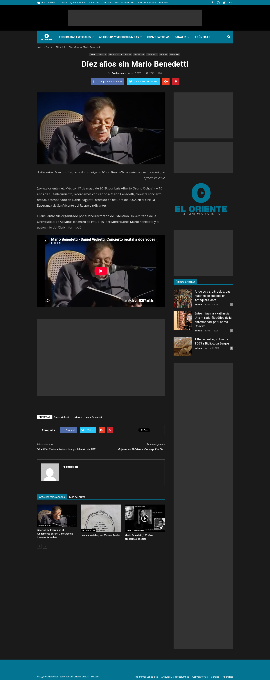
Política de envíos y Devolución (153, 2)
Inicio (64, 2)
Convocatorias (158, 37)
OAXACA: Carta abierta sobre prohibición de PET (66, 449)
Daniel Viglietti (61, 417)
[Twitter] (224, 2)
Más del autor (77, 496)
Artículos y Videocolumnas (119, 37)
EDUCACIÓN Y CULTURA (120, 54)
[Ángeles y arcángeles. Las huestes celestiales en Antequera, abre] (183, 298)
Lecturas (77, 417)
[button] (228, 37)
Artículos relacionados (52, 496)
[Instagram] (218, 2)
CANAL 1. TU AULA (98, 54)
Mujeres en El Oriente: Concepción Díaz (141, 449)
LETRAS (163, 54)
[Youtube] (230, 2)
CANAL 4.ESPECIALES (135, 530)
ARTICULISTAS (88, 530)
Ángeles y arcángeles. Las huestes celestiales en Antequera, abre (213, 296)
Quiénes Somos (78, 2)
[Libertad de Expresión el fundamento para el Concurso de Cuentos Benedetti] (57, 516)
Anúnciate (94, 2)
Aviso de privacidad (124, 2)
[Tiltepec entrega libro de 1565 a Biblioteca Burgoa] (183, 346)
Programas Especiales (75, 37)
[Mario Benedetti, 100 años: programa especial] (145, 518)
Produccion (118, 73)
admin (198, 304)
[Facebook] (212, 2)
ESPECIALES (152, 54)
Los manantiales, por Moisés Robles (100, 535)
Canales (180, 37)
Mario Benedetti (94, 417)
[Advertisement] (135, 18)
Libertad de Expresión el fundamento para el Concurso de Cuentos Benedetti (55, 534)
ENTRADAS (139, 54)
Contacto (107, 2)
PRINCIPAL (174, 54)
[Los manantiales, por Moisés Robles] (101, 518)
